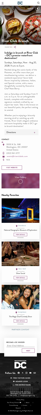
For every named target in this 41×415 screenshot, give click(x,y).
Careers (11, 405)
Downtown (22, 226)
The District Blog (23, 385)
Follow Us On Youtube (29, 373)
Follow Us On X (22, 373)
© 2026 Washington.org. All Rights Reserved (20, 411)
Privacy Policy (20, 400)
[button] (12, 168)
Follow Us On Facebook (18, 373)
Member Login (22, 381)
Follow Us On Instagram (25, 373)
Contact (25, 405)
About (27, 402)
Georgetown (22, 312)
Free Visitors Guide (21, 378)
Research (18, 408)
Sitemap (16, 405)
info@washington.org (27, 395)
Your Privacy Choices (13, 402)
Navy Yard (22, 269)
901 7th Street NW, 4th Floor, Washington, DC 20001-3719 (20, 392)
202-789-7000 (11, 395)
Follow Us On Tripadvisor (33, 373)
